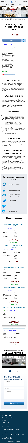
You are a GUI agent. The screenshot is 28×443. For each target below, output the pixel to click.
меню (4, 1)
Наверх (24, 1)
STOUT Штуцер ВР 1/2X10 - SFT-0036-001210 (14, 307)
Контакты (20, 4)
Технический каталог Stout (9, 74)
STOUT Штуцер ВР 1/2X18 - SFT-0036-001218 (14, 328)
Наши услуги (5, 422)
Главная (2, 18)
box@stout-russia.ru (8, 417)
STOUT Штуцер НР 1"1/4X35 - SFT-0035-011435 (14, 224)
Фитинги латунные (8, 18)
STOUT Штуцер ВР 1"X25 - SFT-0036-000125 (14, 267)
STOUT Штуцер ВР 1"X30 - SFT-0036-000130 (14, 287)
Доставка (4, 420)
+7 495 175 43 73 (11, 4)
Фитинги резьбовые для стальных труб (8, 19)
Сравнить (15, 47)
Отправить (14, 403)
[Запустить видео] (14, 361)
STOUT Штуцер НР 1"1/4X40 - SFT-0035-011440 (14, 246)
